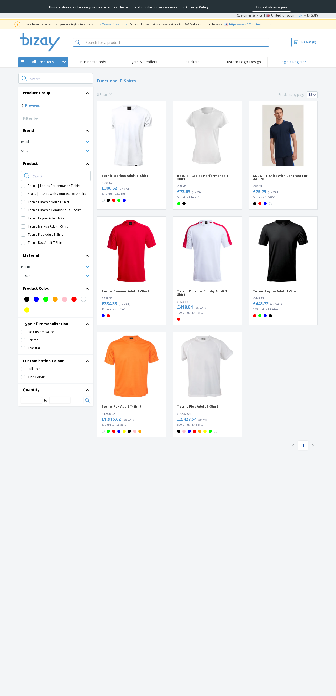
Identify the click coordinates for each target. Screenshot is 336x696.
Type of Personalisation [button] (45, 323)
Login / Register (292, 61)
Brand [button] (28, 130)
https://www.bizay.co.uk (110, 24)
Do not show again (271, 7)
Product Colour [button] (37, 288)
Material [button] (31, 255)
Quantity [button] (31, 389)
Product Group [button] (36, 92)
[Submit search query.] (24, 78)
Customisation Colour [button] (43, 360)
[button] (56, 141)
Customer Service (250, 15)
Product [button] (30, 163)
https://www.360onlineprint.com (252, 24)
